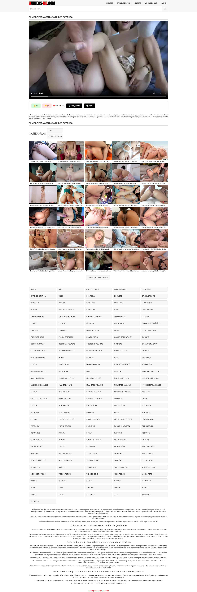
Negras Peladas (93, 392)
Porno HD (90, 426)
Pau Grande (91, 405)
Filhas (117, 330)
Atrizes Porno (92, 289)
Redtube (146, 433)
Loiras (34, 364)
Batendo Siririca (38, 296)
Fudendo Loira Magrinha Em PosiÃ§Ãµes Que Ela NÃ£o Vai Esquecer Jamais (154, 271)
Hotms (61, 358)
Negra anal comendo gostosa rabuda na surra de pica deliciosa (42, 183)
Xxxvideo (146, 494)
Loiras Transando (122, 364)
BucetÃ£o (90, 303)
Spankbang (35, 467)
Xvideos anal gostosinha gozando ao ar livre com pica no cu (42, 161)
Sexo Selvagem (65, 460)
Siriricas (118, 460)
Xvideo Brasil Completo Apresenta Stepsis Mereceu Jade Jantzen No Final (126, 249)
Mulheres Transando (151, 385)
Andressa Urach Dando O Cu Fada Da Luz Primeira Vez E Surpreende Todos (98, 249)
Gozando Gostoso (67, 351)
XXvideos (90, 494)
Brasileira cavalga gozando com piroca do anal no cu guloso (70, 161)
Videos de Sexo (148, 467)
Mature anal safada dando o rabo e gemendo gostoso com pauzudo (42, 205)
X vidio (89, 481)
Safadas (145, 440)
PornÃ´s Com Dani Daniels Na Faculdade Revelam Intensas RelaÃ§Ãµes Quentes (42, 249)
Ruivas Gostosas (93, 440)
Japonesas (146, 358)
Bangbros (146, 289)
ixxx (116, 358)
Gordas (145, 337)
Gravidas (146, 351)
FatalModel (64, 330)
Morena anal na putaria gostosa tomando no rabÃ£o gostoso (154, 183)
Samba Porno (36, 447)
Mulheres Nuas (65, 385)
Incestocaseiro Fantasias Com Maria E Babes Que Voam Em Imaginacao (70, 249)
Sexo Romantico (38, 460)
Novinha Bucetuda (94, 399)
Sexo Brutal (119, 447)
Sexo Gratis (91, 453)
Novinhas (118, 399)
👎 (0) (47, 106)
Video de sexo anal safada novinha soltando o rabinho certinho (98, 205)
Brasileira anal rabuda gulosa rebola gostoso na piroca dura (126, 183)
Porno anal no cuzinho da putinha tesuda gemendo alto (42, 227)
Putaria (62, 433)
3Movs (33, 289)
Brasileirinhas (123, 3)
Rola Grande (36, 440)
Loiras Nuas (64, 364)
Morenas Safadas (94, 378)
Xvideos (109, 3)
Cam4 (116, 310)
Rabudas (118, 433)
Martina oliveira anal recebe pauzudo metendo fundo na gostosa (70, 183)
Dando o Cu (119, 323)
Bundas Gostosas (66, 310)
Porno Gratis (65, 426)
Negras (34, 392)
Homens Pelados (38, 358)
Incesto (137, 3)
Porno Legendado (122, 426)
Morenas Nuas (37, 378)
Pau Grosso (119, 405)
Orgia (144, 399)
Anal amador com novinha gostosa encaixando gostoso (154, 205)
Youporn (35, 501)
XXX (115, 494)
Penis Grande (64, 412)
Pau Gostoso (64, 405)
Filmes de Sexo (55, 136)
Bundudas (90, 310)
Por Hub (90, 412)
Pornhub (146, 412)
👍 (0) (36, 106)
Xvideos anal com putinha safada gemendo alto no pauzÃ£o (98, 227)
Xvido (61, 494)
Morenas (118, 371)
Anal (50, 131)
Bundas (34, 310)
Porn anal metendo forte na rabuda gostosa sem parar (154, 227)
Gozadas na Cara (149, 344)
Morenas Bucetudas (151, 371)
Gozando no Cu (121, 351)
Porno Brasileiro (66, 419)
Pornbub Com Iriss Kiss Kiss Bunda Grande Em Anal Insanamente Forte (154, 249)
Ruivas (61, 440)
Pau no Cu (146, 405)
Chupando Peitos (94, 316)
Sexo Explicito (148, 447)
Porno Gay (35, 426)
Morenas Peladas (66, 378)
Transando (91, 467)
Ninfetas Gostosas (39, 399)
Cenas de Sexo (37, 316)
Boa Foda (90, 296)
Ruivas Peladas (121, 440)
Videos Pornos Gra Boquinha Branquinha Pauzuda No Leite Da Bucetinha (70, 271)
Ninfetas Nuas (65, 399)
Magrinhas (147, 364)
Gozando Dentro (38, 351)
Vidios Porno (148, 474)
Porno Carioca (93, 419)
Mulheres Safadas (122, 385)
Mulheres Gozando (39, 385)
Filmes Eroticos (66, 337)
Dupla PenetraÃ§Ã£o (151, 323)
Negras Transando (122, 392)
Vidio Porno (119, 474)
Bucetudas (147, 303)
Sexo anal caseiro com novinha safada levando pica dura (126, 205)
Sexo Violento (92, 460)
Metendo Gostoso (39, 371)
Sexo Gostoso (65, 453)
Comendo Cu (119, 316)
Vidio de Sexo (92, 474)
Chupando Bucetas (67, 316)
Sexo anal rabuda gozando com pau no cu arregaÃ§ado (98, 161)
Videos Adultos (121, 467)
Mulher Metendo (121, 378)
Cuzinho (62, 323)
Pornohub (35, 433)
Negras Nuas (64, 392)
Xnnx (33, 488)
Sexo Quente (147, 453)
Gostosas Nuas (37, 344)
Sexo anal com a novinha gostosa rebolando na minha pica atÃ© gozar (70, 227)
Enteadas (35, 330)
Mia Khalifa (63, 371)
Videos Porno (151, 3)
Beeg (61, 296)
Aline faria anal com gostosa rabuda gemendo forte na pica (126, 161)
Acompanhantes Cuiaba (98, 590)
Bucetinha (118, 303)
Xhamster (146, 481)
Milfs (88, 371)
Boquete (118, 296)
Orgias (34, 405)
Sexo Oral (118, 453)
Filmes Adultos (149, 330)
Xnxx (61, 488)
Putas (89, 433)
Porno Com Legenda (123, 419)
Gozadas (118, 344)
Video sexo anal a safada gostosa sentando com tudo (70, 205)
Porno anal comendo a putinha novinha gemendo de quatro (154, 161)
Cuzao (33, 323)
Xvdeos (117, 488)
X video (34, 481)
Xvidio (163, 3)
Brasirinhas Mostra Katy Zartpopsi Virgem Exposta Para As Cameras (42, 271)
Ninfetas (146, 392)
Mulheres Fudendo (150, 378)
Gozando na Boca (94, 351)
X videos (62, 481)
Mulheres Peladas (94, 385)
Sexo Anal (90, 447)
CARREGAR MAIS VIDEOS (98, 278)
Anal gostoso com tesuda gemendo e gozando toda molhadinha (126, 227)
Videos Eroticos (38, 474)
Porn (116, 412)
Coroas (145, 316)
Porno (34, 419)
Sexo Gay (35, 453)
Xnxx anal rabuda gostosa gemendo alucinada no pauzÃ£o (98, 183)
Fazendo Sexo (92, 330)
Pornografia (148, 426)
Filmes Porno (92, 337)
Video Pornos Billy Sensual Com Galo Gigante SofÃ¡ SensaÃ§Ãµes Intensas (126, 271)
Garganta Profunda (123, 337)
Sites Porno (147, 460)
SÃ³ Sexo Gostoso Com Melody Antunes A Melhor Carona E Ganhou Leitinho (98, 271)
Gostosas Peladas (67, 344)
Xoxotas (90, 488)
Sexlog (62, 447)
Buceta (62, 303)
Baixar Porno (120, 289)
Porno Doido (148, 419)
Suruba (62, 467)
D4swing (90, 323)
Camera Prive (148, 310)
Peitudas (35, 412)
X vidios (117, 481)
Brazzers (35, 303)
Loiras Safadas (93, 364)
